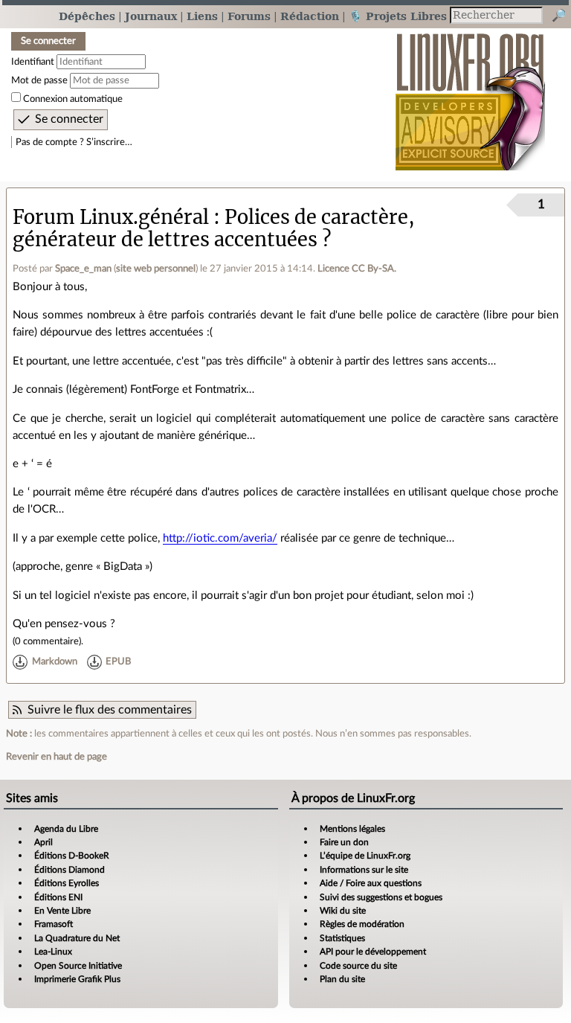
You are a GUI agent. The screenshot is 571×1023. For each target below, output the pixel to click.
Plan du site (342, 979)
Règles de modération (362, 924)
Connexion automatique (73, 98)
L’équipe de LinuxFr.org (365, 855)
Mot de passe (39, 80)
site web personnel (156, 268)
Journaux (151, 16)
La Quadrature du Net (77, 938)
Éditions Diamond (69, 869)
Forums (249, 16)
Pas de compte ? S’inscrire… (74, 142)
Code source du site (358, 965)
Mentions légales (352, 828)
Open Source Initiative (78, 965)
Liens (202, 16)
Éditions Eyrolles (66, 883)
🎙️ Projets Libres (398, 16)
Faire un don (344, 842)
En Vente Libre (62, 910)
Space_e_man (83, 268)
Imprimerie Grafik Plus (77, 979)
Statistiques (342, 938)
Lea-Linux (53, 951)
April (43, 842)
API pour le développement (373, 951)
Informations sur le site (364, 869)
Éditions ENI (58, 897)
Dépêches (87, 16)
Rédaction (309, 16)
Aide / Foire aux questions (371, 883)
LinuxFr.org (470, 94)
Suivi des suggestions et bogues (381, 897)
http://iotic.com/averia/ (220, 538)
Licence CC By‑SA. (356, 268)
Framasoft (53, 924)
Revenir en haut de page (56, 756)
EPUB (118, 662)
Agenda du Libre (66, 828)
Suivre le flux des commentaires (110, 710)
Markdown (54, 662)
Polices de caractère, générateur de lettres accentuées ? (214, 228)
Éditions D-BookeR (71, 855)
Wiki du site (343, 910)
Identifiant (32, 61)
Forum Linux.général (111, 217)
